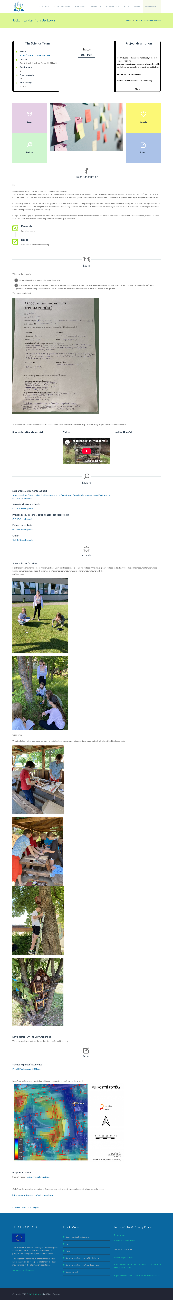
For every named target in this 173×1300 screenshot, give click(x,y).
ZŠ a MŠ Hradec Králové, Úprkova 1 (35, 55)
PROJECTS (96, 6)
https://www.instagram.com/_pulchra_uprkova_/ (33, 1195)
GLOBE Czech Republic (22, 498)
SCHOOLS (44, 6)
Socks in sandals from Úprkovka (78, 1237)
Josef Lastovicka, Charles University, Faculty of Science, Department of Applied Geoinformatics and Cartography (61, 495)
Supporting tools (72, 1272)
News (68, 1251)
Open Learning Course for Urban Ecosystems (82, 1265)
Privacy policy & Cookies (124, 1240)
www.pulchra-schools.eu (23, 1270)
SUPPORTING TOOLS (116, 6)
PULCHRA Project (34, 1294)
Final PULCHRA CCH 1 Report (25, 1207)
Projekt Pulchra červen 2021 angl (26, 1069)
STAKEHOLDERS (62, 6)
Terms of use (119, 1235)
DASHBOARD (151, 6)
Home (128, 20)
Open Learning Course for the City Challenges (83, 1258)
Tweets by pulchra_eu (123, 1257)
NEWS (137, 6)
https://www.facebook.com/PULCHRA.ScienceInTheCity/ (139, 1275)
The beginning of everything (37, 1177)
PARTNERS (80, 6)
